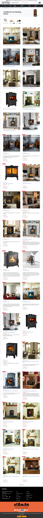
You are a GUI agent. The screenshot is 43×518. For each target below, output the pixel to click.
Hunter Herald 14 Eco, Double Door (8, 183)
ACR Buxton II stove (6, 239)
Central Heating (15, 6)
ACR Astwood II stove (26, 210)
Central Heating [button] (18, 496)
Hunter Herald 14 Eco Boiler (27, 183)
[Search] (33, 3)
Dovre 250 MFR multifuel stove (27, 239)
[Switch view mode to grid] (39, 24)
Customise (24, 516)
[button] (5, 7)
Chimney (10, 5)
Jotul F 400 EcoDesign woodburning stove (9, 332)
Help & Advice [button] (18, 500)
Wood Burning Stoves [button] (19, 493)
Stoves (5, 5)
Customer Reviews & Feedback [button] (29, 496)
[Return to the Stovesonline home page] (6, 2)
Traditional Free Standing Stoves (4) (9, 45)
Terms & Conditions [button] (29, 497)
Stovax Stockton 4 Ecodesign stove (28, 421)
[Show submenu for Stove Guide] (32, 5)
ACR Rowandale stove (6, 210)
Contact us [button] (27, 491)
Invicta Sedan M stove (26, 270)
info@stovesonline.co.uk (5, 498)
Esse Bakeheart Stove (6, 153)
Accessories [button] (18, 498)
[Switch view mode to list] (36, 24)
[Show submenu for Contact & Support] (40, 5)
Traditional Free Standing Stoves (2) (29, 45)
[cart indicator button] (39, 3)
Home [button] (17, 491)
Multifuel (18, 23)
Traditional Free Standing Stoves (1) (9, 130)
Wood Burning (12, 23)
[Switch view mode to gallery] (38, 24)
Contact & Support (35, 6)
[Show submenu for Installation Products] (27, 5)
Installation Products (22, 6)
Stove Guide (29, 6)
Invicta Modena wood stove (27, 301)
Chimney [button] (17, 495)
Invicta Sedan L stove (6, 301)
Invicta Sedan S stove (6, 270)
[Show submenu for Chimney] (12, 6)
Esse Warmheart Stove (26, 153)
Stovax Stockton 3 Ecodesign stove (8, 421)
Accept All (19, 516)
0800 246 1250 (15, 2)
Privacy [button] (27, 499)
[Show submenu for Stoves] (7, 6)
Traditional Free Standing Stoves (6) (29, 109)
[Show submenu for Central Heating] (18, 5)
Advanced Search (5, 23)
